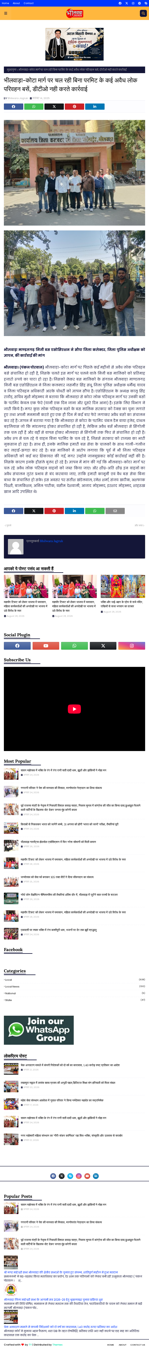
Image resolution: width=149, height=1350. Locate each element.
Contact (29, 3)
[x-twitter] (126, 3)
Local (75, 980)
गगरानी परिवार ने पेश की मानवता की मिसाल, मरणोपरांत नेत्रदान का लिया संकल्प (61, 788)
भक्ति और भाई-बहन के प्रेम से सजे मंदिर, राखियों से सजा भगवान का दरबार (122, 604)
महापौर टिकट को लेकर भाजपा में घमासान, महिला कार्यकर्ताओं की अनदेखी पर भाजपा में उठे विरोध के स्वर (25, 606)
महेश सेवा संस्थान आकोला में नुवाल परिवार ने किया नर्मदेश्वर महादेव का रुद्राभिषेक (62, 1100)
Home (5, 3)
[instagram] (133, 3)
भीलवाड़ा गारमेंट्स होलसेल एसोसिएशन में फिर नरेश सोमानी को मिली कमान (58, 842)
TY (30, 1345)
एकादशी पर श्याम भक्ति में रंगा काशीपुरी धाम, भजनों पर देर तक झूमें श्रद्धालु (59, 930)
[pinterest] (139, 3)
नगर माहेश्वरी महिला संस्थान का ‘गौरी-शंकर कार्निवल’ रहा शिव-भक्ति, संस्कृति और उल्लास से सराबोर (72, 1135)
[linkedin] (96, 1176)
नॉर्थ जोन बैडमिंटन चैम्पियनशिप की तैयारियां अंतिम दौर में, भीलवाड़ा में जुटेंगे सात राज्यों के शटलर (69, 895)
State (75, 1000)
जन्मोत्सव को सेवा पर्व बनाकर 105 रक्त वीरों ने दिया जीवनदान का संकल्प (57, 877)
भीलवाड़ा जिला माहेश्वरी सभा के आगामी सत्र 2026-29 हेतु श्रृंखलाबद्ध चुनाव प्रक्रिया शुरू (53, 1300)
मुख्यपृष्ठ (11, 70)
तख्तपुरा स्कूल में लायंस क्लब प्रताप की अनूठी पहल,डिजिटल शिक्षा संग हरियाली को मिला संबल (68, 1083)
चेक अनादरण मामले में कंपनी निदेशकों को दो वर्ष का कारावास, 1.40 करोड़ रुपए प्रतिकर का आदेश (70, 1065)
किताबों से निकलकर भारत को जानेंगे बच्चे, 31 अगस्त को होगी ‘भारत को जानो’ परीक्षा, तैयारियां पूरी (69, 824)
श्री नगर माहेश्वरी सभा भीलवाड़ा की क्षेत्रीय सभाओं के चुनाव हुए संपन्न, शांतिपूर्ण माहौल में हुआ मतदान (61, 1272)
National (75, 993)
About (16, 3)
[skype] (145, 3)
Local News (75, 986)
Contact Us (137, 1344)
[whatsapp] (74, 646)
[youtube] (46, 646)
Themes (57, 1345)
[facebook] (120, 3)
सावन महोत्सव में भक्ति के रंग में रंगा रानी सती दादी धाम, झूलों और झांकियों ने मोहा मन (63, 770)
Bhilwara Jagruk (18, 98)
